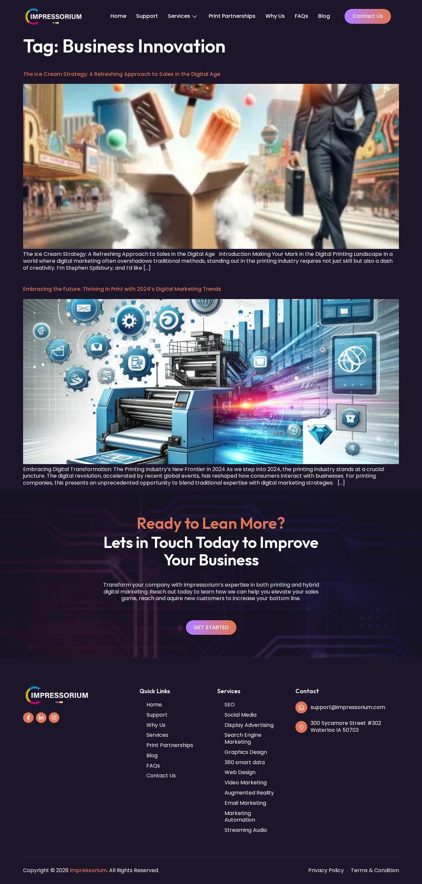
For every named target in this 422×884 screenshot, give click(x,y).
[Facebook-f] (28, 717)
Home (118, 16)
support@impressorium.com (348, 707)
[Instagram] (54, 717)
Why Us (275, 16)
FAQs (301, 16)
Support (147, 16)
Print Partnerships (232, 16)
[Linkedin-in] (41, 717)
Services (179, 16)
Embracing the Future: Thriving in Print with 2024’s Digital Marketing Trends (122, 289)
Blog (324, 16)
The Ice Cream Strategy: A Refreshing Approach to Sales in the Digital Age (121, 74)
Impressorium (88, 870)
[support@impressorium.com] (301, 707)
